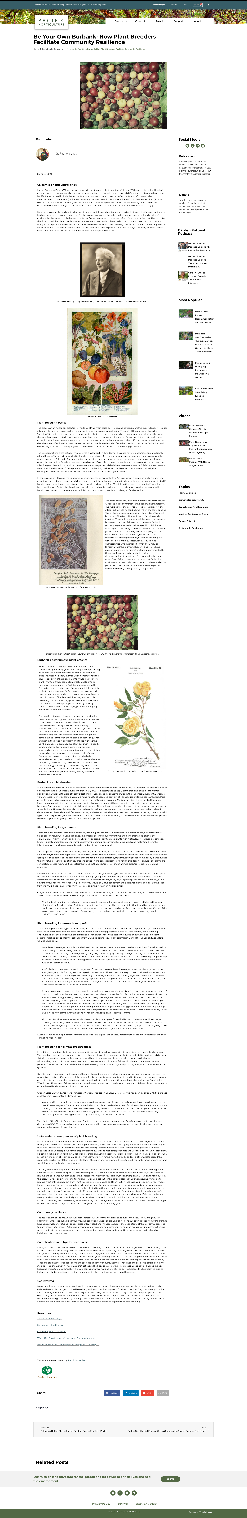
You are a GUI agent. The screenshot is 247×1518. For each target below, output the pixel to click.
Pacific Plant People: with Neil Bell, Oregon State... (200, 462)
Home (36, 49)
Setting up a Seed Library (50, 1325)
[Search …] (208, 5)
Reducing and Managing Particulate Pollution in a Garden (202, 370)
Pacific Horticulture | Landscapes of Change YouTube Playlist (68, 1344)
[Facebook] (187, 146)
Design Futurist (187, 521)
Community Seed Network (51, 1331)
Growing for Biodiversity (191, 500)
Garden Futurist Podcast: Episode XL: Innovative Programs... (200, 247)
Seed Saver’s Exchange (49, 1318)
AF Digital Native (205, 1512)
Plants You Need (187, 493)
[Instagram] (193, 146)
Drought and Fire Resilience (193, 507)
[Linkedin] (203, 146)
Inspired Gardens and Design (194, 514)
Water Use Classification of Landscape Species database (66, 1338)
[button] (121, 21)
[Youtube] (198, 146)
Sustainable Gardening (53, 49)
